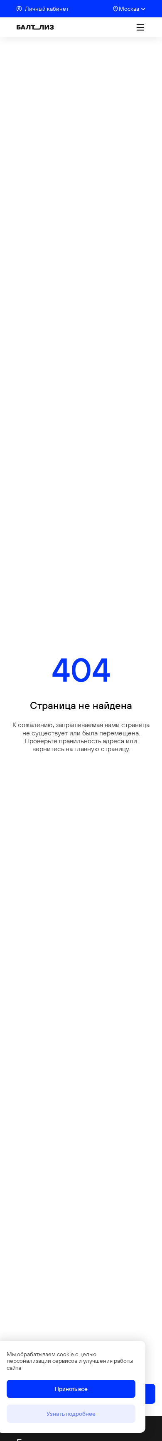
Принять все (71, 1389)
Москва (129, 8)
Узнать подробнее (71, 1413)
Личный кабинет (47, 8)
